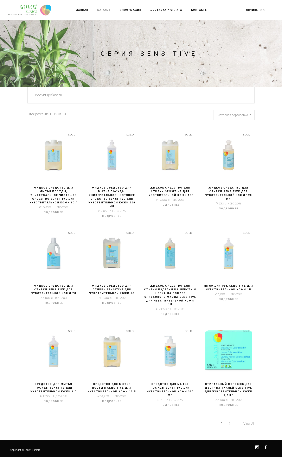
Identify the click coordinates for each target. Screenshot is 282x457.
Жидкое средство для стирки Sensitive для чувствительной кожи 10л (170, 191)
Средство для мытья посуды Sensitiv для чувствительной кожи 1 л (53, 388)
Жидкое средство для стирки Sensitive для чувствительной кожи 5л (111, 289)
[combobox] (234, 115)
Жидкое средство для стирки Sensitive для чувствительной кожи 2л (53, 289)
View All (249, 424)
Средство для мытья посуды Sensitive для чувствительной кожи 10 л (112, 388)
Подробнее (53, 212)
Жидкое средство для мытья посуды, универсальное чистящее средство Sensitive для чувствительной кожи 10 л (54, 195)
